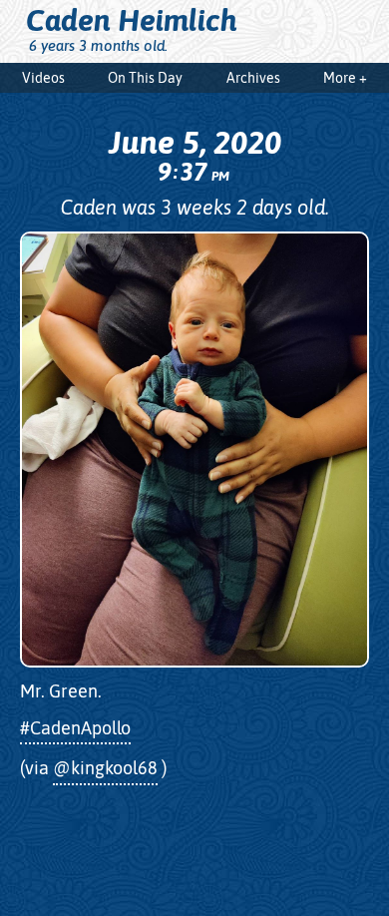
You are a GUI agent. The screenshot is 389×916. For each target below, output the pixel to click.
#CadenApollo (75, 727)
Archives (253, 78)
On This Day (145, 78)
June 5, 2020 (195, 155)
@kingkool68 (105, 767)
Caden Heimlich (131, 20)
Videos (43, 78)
